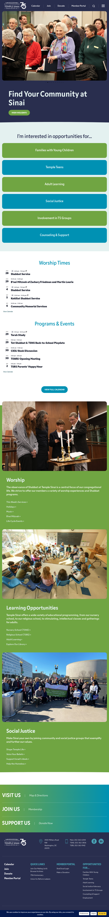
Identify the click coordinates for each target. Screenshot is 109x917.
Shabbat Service (20, 274)
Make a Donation (63, 872)
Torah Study (18, 335)
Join (49, 6)
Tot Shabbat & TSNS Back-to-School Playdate (38, 343)
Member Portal (79, 6)
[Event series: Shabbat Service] (26, 271)
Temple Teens (54, 167)
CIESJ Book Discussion (24, 351)
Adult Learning (54, 184)
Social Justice (54, 201)
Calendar (35, 6)
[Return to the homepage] (15, 5)
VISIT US (11, 795)
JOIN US (11, 809)
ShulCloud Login (63, 869)
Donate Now (46, 823)
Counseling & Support (54, 235)
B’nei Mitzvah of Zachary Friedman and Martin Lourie (42, 282)
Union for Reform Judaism (40, 879)
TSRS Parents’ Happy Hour (27, 367)
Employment (88, 898)
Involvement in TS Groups (54, 218)
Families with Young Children (54, 150)
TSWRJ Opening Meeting (25, 359)
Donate (61, 6)
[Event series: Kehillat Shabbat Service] (27, 295)
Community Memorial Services (29, 306)
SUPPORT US (16, 823)
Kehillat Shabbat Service (25, 298)
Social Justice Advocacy (92, 886)
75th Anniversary (36, 875)
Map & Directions (38, 795)
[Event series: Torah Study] (26, 332)
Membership (35, 809)
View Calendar (8, 312)
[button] (4, 46)
